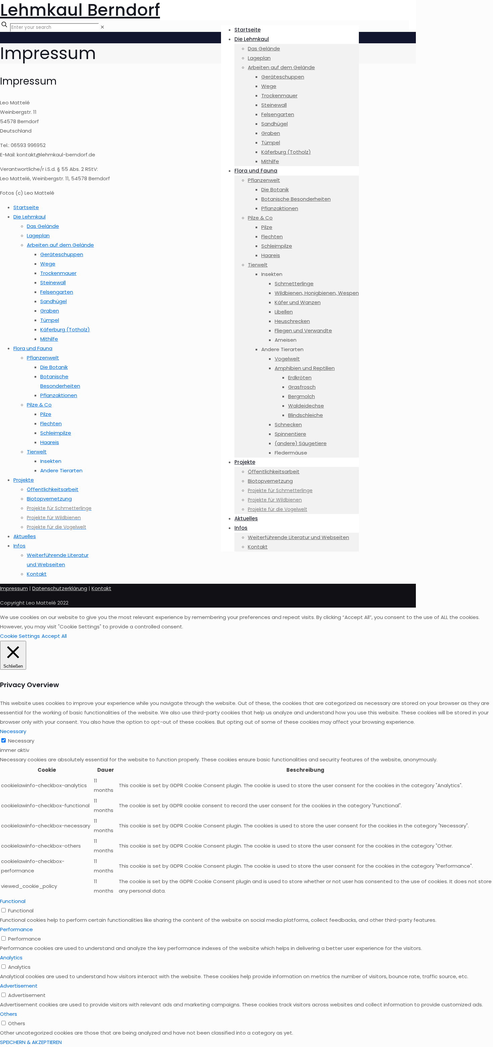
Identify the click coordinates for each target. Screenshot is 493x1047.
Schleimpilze (55, 432)
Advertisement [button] (19, 985)
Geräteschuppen (61, 254)
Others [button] (8, 1013)
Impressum (14, 588)
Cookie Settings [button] (20, 635)
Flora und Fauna (32, 348)
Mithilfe (49, 338)
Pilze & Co (39, 404)
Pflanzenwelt (43, 357)
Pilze (45, 414)
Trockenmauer (58, 273)
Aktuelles (24, 536)
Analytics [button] (11, 957)
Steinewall (53, 282)
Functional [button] (12, 901)
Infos (19, 545)
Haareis (49, 442)
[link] (102, 27)
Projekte (23, 479)
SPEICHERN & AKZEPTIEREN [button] (31, 1042)
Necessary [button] (13, 731)
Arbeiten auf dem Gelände (60, 244)
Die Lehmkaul (29, 216)
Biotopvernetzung (49, 498)
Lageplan (38, 235)
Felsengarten (56, 291)
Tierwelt (37, 451)
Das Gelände (43, 226)
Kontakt (37, 573)
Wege (47, 263)
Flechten (51, 423)
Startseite (26, 207)
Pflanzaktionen (58, 395)
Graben (49, 310)
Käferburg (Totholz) (65, 329)
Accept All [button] (54, 635)
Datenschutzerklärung (59, 588)
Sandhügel (53, 301)
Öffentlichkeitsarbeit (52, 489)
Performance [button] (16, 929)
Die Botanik (54, 367)
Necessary (21, 740)
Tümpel (49, 320)
